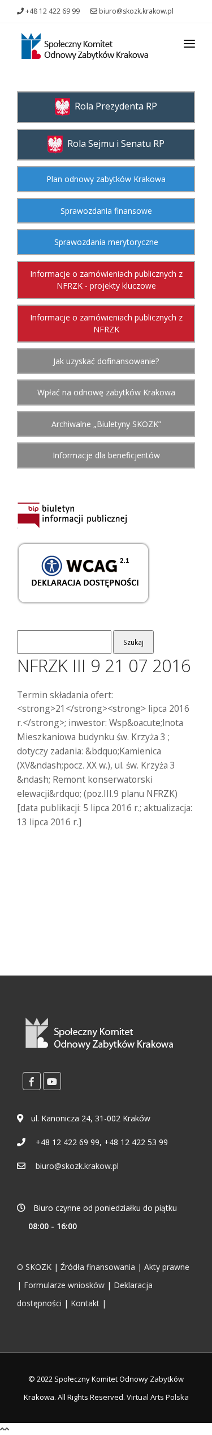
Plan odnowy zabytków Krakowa (106, 179)
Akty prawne (166, 1266)
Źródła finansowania (97, 1266)
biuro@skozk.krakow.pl (135, 11)
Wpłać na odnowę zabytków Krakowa (106, 392)
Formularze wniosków (64, 1285)
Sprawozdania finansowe (106, 210)
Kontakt (85, 1303)
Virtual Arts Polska (158, 1397)
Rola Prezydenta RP (113, 106)
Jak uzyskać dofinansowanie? (106, 361)
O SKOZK (34, 1266)
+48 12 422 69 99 (52, 11)
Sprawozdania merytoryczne (106, 242)
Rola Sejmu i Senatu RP (114, 143)
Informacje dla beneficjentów (106, 455)
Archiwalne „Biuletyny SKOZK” (106, 424)
